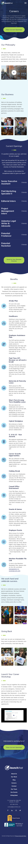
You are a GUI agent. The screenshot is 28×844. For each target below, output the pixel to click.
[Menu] (25, 3)
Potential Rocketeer (6, 244)
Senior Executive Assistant (9, 182)
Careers (14, 783)
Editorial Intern (8, 201)
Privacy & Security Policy (20, 836)
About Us (14, 773)
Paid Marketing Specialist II (8, 192)
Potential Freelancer (6, 234)
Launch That (7, 3)
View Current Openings (14, 29)
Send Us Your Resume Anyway (14, 260)
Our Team (14, 789)
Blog (14, 780)
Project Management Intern (7, 211)
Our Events (14, 792)
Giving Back (14, 795)
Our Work (14, 777)
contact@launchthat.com (14, 806)
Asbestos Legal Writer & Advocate (8, 223)
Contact (14, 786)
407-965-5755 (14, 804)
